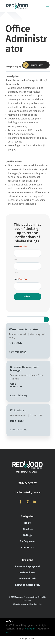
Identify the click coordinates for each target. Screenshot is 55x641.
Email (21, 279)
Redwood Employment (27, 566)
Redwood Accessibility (27, 584)
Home (27, 522)
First (16, 259)
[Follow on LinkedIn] (35, 502)
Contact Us (27, 547)
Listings (27, 535)
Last (16, 272)
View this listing (17, 352)
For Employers (27, 541)
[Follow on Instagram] (28, 502)
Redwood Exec (27, 572)
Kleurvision (30, 628)
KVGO (8, 632)
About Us (28, 529)
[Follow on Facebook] (20, 502)
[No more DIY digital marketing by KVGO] (9, 621)
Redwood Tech (27, 578)
